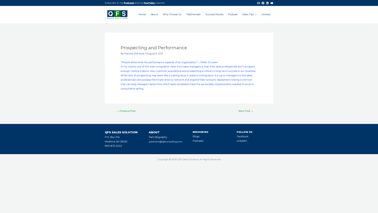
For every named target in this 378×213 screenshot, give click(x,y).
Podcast (129, 2)
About (154, 14)
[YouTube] (272, 3)
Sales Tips (248, 14)
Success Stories (214, 14)
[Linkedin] (267, 3)
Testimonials (193, 14)
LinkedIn (242, 140)
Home (142, 14)
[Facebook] (263, 3)
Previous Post (126, 111)
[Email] (258, 3)
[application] (255, 14)
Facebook (242, 136)
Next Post (246, 111)
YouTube (149, 2)
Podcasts (198, 140)
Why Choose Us (172, 14)
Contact (266, 14)
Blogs (196, 136)
